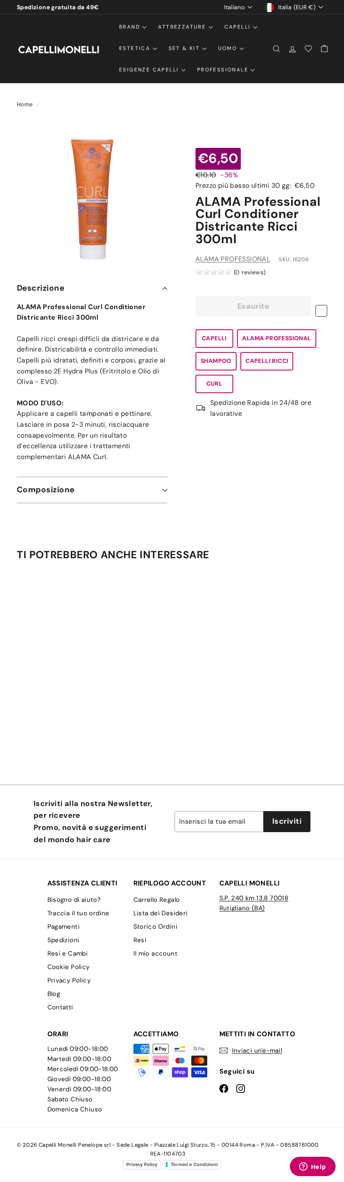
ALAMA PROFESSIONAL (232, 259)
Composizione (46, 489)
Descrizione (40, 288)
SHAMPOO (216, 361)
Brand (130, 27)
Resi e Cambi (67, 953)
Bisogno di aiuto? (74, 900)
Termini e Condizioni (194, 1164)
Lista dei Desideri (160, 913)
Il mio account (155, 953)
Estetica (136, 48)
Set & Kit (185, 48)
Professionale (224, 69)
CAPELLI (214, 338)
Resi (140, 940)
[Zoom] (92, 196)
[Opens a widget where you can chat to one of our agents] (312, 1167)
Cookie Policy (68, 967)
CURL (214, 383)
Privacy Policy (69, 980)
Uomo (229, 48)
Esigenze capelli (150, 69)
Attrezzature (183, 27)
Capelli (238, 27)
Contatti (60, 1007)
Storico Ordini (155, 926)
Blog (53, 994)
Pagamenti (63, 926)
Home (26, 104)
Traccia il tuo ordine (78, 913)
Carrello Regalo (156, 900)
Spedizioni (63, 940)
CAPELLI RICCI (266, 361)
